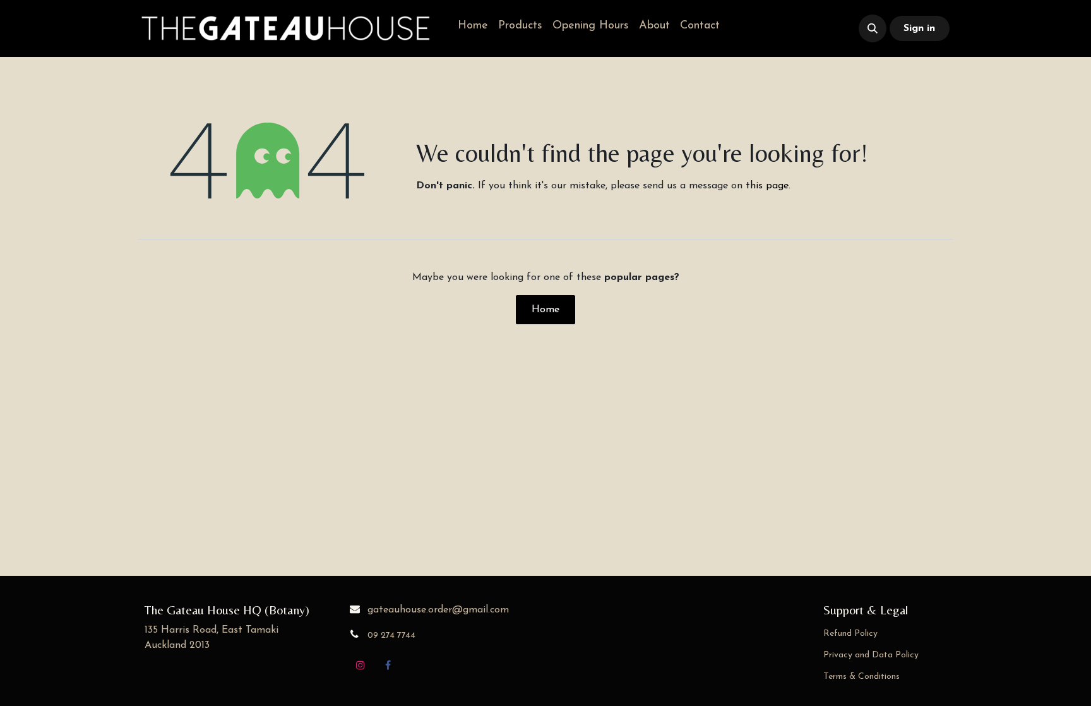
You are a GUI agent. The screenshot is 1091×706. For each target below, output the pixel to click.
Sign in (919, 28)
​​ (778, 28)
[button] (872, 28)
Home (545, 310)
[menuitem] (473, 26)
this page (767, 186)
